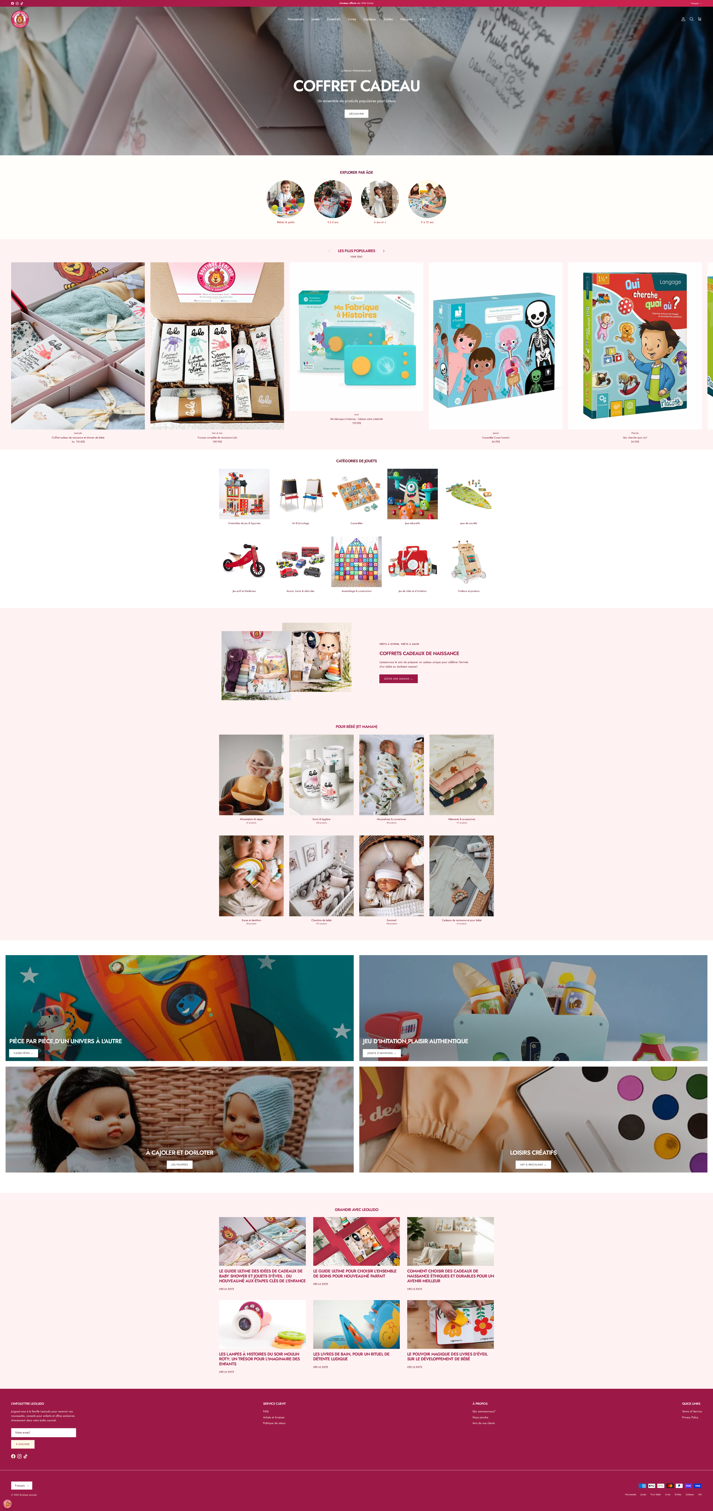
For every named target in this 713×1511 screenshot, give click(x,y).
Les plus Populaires (356, 251)
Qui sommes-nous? (484, 1411)
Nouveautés (296, 19)
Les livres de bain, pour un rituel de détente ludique (351, 1356)
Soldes (388, 19)
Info (422, 19)
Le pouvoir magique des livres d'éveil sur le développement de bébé (447, 1356)
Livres (352, 19)
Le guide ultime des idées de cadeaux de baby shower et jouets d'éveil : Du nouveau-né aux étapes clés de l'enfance (262, 1276)
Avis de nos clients (484, 1423)
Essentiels (333, 19)
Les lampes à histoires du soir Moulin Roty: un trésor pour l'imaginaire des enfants (259, 1359)
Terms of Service (692, 1411)
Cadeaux (370, 19)
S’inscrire (23, 1444)
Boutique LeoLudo (28, 1495)
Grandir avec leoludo (356, 1209)
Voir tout (356, 256)
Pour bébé (656, 1494)
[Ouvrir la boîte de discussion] (7, 1503)
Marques (406, 19)
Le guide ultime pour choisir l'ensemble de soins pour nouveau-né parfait (355, 1273)
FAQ (265, 1411)
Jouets (316, 19)
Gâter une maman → (398, 679)
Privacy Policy (690, 1417)
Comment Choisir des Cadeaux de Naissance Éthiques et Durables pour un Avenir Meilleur (450, 1276)
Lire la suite (226, 1288)
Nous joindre (480, 1417)
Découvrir (356, 114)
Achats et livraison (274, 1417)
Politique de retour (274, 1423)
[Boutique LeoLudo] (20, 19)
